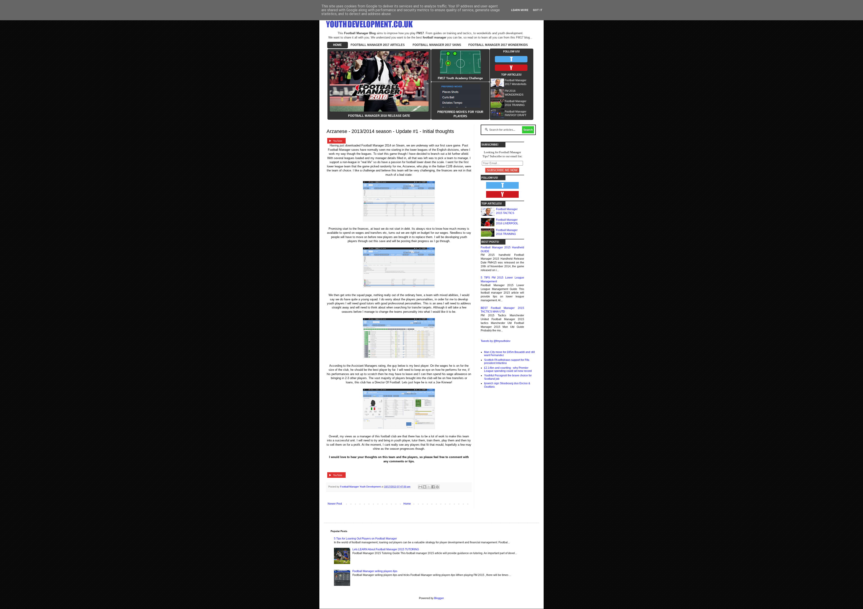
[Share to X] (429, 487)
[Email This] (420, 487)
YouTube (337, 140)
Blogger (439, 598)
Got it (538, 10)
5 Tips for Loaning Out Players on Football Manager (365, 538)
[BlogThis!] (424, 487)
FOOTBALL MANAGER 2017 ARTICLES (378, 45)
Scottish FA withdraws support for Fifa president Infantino (506, 361)
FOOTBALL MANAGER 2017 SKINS (437, 45)
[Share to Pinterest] (437, 487)
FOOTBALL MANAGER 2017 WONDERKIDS (498, 45)
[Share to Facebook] (433, 487)
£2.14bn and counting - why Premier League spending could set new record (508, 369)
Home (407, 503)
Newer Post (335, 503)
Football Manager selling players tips (374, 571)
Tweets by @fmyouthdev (495, 341)
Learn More (519, 10)
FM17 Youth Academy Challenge (460, 78)
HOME (337, 45)
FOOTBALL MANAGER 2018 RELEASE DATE (379, 115)
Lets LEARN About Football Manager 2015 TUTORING (385, 549)
